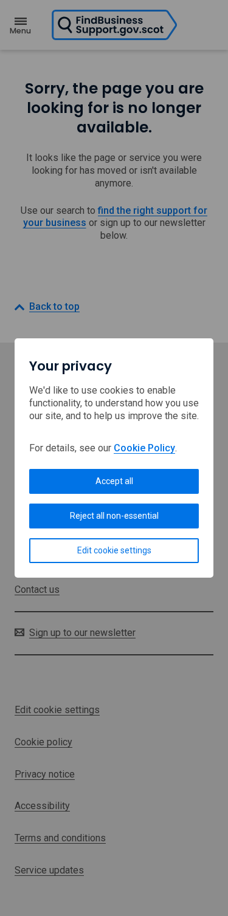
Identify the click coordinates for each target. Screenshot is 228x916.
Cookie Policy (144, 448)
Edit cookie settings (114, 550)
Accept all (114, 481)
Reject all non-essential (114, 516)
